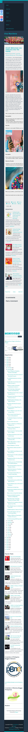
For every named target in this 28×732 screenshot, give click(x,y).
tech (14, 55)
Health (7, 24)
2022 (7, 364)
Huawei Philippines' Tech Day (13, 445)
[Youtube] (14, 333)
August (9, 524)
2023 (7, 362)
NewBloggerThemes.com (14, 729)
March (8, 532)
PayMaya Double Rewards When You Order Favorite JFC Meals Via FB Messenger (17, 215)
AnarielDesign (12, 727)
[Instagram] (12, 333)
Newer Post (7, 291)
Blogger (16, 712)
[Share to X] (9, 206)
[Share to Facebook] (10, 206)
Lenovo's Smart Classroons (12, 421)
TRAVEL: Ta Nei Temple (15, 595)
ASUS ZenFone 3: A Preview (16, 566)
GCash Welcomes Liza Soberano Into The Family (14, 49)
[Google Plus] (6, 333)
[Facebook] (10, 333)
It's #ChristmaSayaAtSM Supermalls (14, 518)
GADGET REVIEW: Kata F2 (15, 626)
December (9, 367)
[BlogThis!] (8, 206)
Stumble (14, 203)
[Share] (1, 19)
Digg (20, 203)
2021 (7, 365)
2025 (7, 359)
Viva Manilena (10, 34)
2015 (7, 546)
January (9, 535)
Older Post (20, 291)
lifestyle (11, 55)
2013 (7, 549)
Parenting (8, 20)
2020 (7, 537)
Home (7, 5)
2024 (7, 360)
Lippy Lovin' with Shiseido (15, 556)
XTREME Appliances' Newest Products (15, 509)
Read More (12, 226)
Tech (7, 16)
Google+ (9, 203)
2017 (7, 542)
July (8, 525)
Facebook (14, 202)
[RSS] (19, 333)
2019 (7, 539)
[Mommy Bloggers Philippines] (14, 701)
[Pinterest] (16, 333)
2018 (7, 540)
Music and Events (10, 28)
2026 (7, 357)
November (9, 369)
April (8, 530)
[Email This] (6, 206)
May (8, 529)
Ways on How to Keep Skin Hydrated (14, 493)
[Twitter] (8, 333)
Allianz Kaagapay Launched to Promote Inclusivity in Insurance (17, 275)
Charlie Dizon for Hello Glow (12, 487)
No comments (19, 55)
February (9, 534)
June (8, 527)
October (9, 520)
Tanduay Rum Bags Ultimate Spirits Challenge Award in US (17, 231)
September (9, 522)
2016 (7, 544)
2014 (7, 547)
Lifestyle (8, 9)
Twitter (19, 202)
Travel (7, 13)
